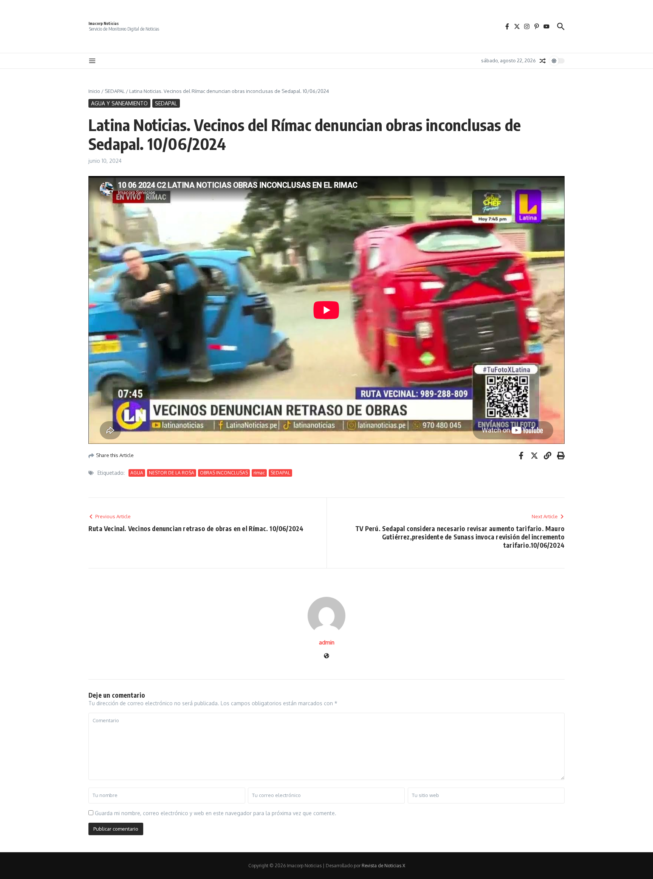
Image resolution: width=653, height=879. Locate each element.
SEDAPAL (115, 91)
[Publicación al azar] (543, 61)
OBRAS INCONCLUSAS (224, 473)
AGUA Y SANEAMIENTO (119, 103)
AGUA (136, 473)
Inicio (94, 91)
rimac (259, 473)
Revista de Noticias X (383, 865)
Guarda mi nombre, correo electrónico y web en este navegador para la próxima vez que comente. (215, 813)
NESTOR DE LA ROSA (171, 473)
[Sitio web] (326, 656)
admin (326, 642)
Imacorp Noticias (103, 23)
